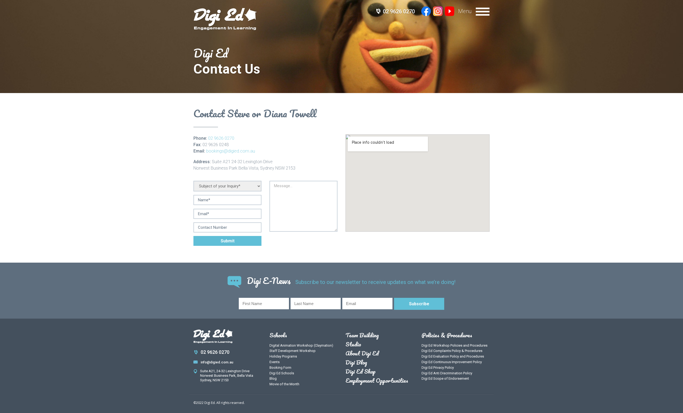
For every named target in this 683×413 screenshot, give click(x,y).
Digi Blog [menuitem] (356, 362)
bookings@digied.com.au (230, 151)
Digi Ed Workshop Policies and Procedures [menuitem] (454, 345)
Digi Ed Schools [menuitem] (281, 373)
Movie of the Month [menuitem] (284, 384)
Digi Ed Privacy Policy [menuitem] (438, 368)
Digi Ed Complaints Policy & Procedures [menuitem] (452, 351)
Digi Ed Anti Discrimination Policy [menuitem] (447, 373)
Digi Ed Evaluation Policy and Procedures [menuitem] (453, 356)
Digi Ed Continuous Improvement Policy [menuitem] (452, 362)
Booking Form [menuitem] (280, 368)
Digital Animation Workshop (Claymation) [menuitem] (301, 345)
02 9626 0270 (399, 11)
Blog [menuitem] (273, 378)
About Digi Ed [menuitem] (362, 353)
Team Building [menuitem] (362, 335)
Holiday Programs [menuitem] (283, 356)
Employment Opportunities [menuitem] (377, 380)
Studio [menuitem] (353, 344)
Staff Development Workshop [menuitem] (292, 351)
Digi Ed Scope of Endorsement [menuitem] (445, 378)
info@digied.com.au (217, 362)
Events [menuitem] (274, 362)
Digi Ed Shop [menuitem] (361, 371)
